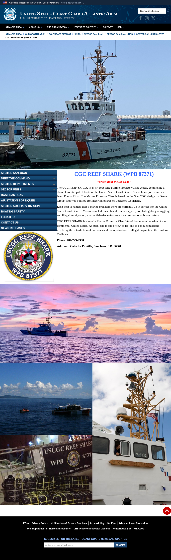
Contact (108, 27)
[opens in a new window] (140, 18)
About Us (34, 27)
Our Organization (57, 27)
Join (120, 27)
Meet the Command (15, 178)
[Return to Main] (167, 512)
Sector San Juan (14, 173)
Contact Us (10, 222)
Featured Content (85, 27)
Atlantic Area (14, 27)
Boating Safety (13, 211)
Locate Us (9, 217)
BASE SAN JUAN (12, 195)
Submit (120, 545)
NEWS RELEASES (13, 228)
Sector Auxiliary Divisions (21, 206)
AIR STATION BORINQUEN (18, 200)
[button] (73, 3)
